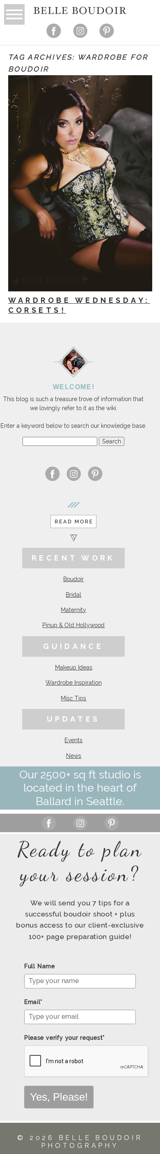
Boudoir (73, 579)
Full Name (39, 966)
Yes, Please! (59, 1097)
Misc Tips (73, 698)
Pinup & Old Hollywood (73, 625)
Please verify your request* (64, 1037)
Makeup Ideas (73, 667)
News (73, 755)
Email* (33, 1002)
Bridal (73, 594)
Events (73, 740)
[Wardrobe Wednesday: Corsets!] (80, 183)
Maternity (73, 610)
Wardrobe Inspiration (74, 682)
